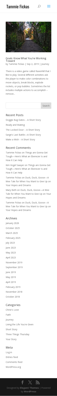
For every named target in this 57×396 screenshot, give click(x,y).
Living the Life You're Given (19, 324)
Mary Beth (11, 189)
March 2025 (12, 232)
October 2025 (13, 228)
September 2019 (14, 267)
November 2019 (14, 262)
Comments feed (14, 362)
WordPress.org (13, 366)
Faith (8, 314)
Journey (45, 63)
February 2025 (13, 237)
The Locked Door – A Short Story (23, 129)
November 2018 (14, 291)
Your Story (11, 339)
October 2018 (13, 296)
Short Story (11, 329)
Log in (9, 352)
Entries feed (12, 357)
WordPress (30, 391)
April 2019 (11, 282)
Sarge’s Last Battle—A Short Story (23, 134)
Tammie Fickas (16, 63)
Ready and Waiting (15, 124)
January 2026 (12, 223)
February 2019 (13, 286)
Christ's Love (12, 309)
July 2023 (10, 242)
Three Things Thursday (17, 334)
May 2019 (11, 277)
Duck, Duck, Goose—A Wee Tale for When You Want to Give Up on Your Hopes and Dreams (28, 181)
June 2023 (11, 247)
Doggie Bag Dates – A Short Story (23, 119)
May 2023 (11, 252)
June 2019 (11, 272)
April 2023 (11, 257)
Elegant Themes (29, 387)
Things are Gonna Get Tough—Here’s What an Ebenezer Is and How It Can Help (27, 156)
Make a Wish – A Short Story (20, 139)
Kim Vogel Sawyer (15, 165)
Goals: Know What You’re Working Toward (26, 60)
